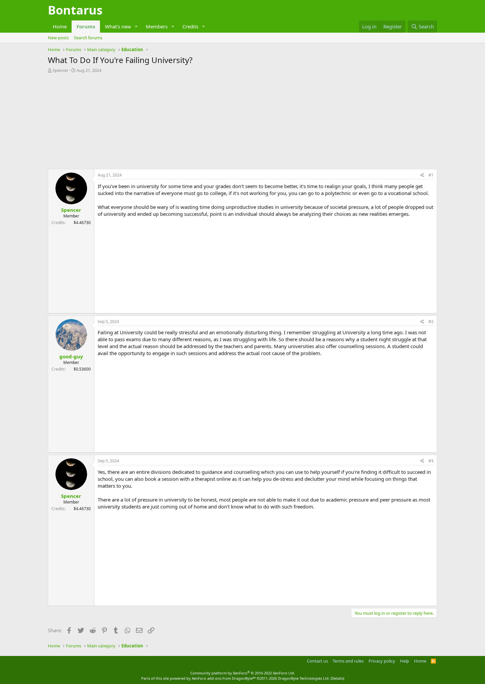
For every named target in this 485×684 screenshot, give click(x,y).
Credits (190, 26)
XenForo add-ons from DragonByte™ (224, 678)
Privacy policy (382, 661)
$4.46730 (82, 222)
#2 (431, 321)
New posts (58, 38)
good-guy (71, 356)
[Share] (422, 175)
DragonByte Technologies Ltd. (304, 678)
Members (157, 26)
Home (60, 26)
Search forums (88, 38)
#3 (431, 461)
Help (404, 661)
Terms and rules (348, 661)
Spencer (60, 70)
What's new (118, 26)
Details (337, 678)
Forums (86, 26)
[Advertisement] (242, 123)
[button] (136, 26)
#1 (431, 175)
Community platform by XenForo (242, 672)
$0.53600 (82, 369)
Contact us (317, 661)
